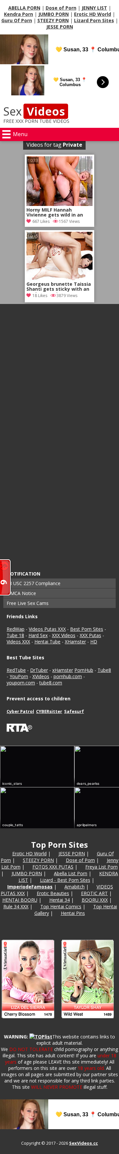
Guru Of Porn (16, 20)
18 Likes (39, 295)
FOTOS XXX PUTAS (52, 867)
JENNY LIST (94, 8)
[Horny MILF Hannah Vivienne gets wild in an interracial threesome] (59, 204)
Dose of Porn (61, 8)
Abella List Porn (70, 873)
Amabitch (74, 886)
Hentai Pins (73, 913)
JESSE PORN (59, 27)
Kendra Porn (18, 14)
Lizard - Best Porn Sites (65, 880)
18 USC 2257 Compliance (33, 583)
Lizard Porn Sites (94, 20)
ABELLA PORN (24, 8)
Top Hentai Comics (60, 906)
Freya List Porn (101, 867)
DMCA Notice (21, 593)
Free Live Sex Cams (28, 603)
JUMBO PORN (53, 14)
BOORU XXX (95, 900)
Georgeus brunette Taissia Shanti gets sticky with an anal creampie (58, 287)
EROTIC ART (94, 893)
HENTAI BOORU (19, 900)
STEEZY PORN (53, 20)
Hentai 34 (59, 900)
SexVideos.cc (83, 1143)
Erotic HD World (92, 14)
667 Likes (41, 221)
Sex (34, 111)
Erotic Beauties (53, 893)
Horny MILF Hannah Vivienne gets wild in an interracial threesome (54, 213)
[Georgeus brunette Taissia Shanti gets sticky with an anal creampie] (59, 256)
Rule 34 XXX (15, 906)
